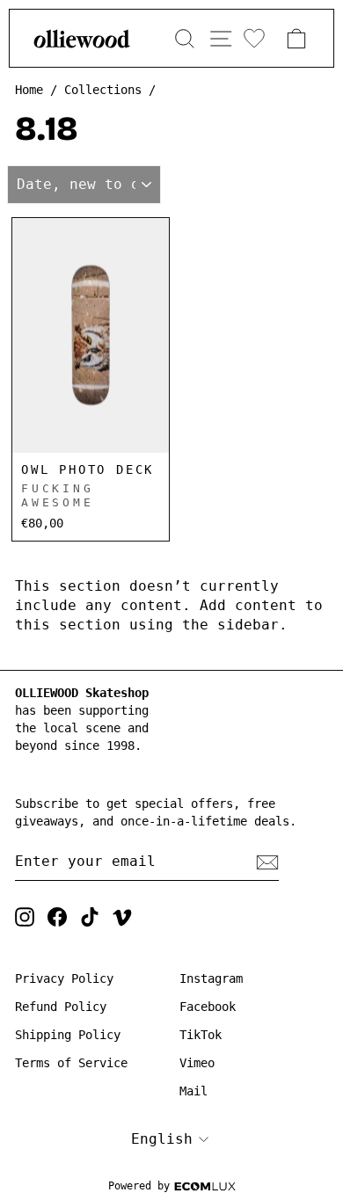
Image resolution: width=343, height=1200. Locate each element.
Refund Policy (60, 1007)
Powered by (139, 1186)
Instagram (211, 978)
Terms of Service (71, 1063)
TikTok (200, 1035)
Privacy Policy (64, 978)
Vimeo (197, 1063)
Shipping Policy (67, 1035)
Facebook (207, 1007)
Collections (103, 90)
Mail (193, 1091)
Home (29, 90)
